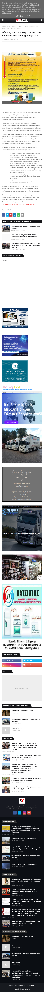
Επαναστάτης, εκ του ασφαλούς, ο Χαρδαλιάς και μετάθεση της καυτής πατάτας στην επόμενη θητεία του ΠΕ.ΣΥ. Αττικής (26, 746)
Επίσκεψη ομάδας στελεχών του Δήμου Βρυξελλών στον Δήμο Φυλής (25, 922)
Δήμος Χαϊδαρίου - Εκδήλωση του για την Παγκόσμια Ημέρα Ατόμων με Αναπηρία (26, 848)
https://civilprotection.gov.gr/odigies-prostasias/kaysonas (18, 204)
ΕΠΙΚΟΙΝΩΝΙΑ (31, 986)
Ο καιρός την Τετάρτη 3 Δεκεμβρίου (24, 864)
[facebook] (11, 660)
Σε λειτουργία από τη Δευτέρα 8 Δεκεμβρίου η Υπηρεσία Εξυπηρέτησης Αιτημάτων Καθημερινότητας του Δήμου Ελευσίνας (25, 829)
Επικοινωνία (15, 962)
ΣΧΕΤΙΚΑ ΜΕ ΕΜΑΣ (20, 986)
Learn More (19, 16)
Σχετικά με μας (16, 728)
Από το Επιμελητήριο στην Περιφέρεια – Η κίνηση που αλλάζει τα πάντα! (26, 756)
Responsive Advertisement (22, 688)
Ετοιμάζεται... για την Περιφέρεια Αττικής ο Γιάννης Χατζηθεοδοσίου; (26, 788)
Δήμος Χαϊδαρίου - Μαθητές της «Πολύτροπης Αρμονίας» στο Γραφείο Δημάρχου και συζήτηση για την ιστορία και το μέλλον (25, 974)
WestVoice (6, 39)
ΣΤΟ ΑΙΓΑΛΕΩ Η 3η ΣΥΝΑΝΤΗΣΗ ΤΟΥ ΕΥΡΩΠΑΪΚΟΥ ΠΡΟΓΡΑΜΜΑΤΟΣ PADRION (24, 236)
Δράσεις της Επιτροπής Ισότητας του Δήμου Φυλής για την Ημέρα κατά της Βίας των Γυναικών (26, 901)
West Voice (27, 989)
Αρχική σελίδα (6, 26)
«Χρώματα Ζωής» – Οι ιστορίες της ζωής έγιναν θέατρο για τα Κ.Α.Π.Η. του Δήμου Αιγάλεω (25, 245)
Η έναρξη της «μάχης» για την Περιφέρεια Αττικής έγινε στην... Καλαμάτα (26, 779)
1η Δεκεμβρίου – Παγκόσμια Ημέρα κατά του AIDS (25, 227)
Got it (27, 16)
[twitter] (32, 660)
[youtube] (32, 665)
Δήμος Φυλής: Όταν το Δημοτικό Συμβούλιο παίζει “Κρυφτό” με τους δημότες (24, 891)
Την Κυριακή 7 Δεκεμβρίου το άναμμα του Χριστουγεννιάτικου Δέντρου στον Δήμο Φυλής (26, 881)
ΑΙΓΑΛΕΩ (14, 26)
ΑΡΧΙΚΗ (11, 986)
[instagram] (11, 665)
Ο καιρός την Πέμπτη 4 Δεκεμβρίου (23, 838)
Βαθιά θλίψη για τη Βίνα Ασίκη (22, 711)
